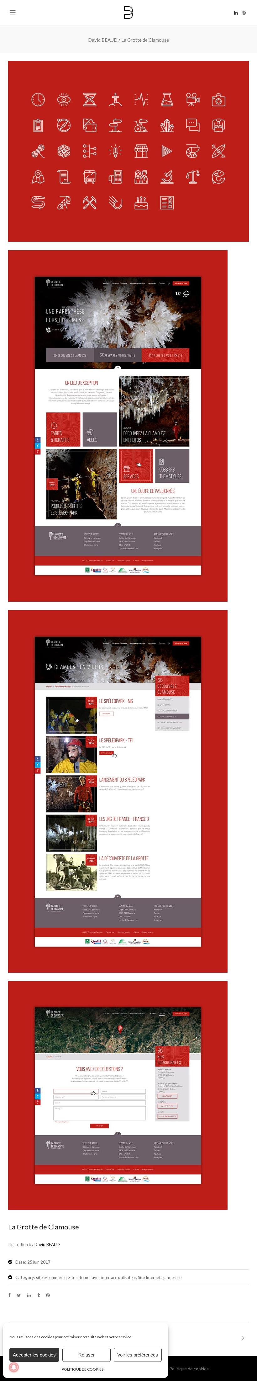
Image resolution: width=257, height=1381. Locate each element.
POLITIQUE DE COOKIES (82, 1369)
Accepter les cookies (34, 1354)
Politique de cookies (189, 1368)
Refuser (86, 1354)
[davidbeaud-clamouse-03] (118, 1208)
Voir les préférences (137, 1354)
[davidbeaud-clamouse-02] (118, 971)
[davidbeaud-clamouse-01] (118, 600)
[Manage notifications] (14, 1367)
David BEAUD (103, 40)
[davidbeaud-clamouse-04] (128, 240)
